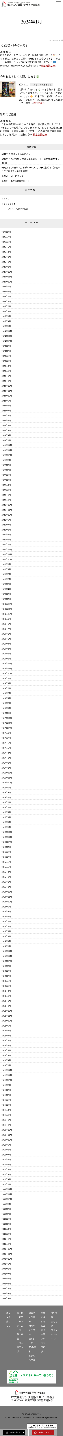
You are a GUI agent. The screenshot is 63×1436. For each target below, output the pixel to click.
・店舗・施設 (20, 1334)
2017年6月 (6, 743)
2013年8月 (6, 971)
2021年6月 (6, 530)
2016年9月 (6, 788)
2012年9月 (6, 1026)
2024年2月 (6, 376)
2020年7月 (6, 574)
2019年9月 (6, 619)
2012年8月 (6, 1031)
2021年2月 (6, 540)
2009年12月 (7, 1189)
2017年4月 (6, 753)
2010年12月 (7, 1130)
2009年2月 (6, 1239)
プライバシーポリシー (54, 1336)
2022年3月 (6, 490)
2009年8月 (6, 1209)
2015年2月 (6, 882)
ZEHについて (17, 176)
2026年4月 (6, 252)
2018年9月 (6, 678)
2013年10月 (7, 961)
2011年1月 (6, 1125)
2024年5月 (6, 361)
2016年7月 (6, 798)
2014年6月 (6, 921)
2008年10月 (7, 1259)
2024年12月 (7, 331)
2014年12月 (7, 892)
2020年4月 (6, 589)
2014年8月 (6, 912)
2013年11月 (7, 956)
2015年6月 (6, 862)
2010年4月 (6, 1169)
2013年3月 (6, 996)
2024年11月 (7, 336)
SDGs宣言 (32, 1349)
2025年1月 (6, 326)
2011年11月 (7, 1075)
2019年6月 (6, 634)
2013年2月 (6, 1001)
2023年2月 (6, 435)
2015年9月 (6, 847)
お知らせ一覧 (43, 1330)
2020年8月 (6, 569)
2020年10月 (7, 559)
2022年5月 (6, 480)
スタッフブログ (8, 204)
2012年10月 (7, 1021)
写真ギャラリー (32, 1317)
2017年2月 (6, 763)
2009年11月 (7, 1194)
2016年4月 (6, 812)
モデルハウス (32, 1358)
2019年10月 (7, 614)
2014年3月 (6, 936)
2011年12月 (7, 1070)
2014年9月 (6, 907)
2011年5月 (6, 1105)
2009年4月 (6, 1229)
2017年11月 (7, 723)
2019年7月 (6, 629)
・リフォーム (20, 1323)
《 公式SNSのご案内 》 (14, 45)
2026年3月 (6, 257)
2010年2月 (6, 1179)
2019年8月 (6, 624)
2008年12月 (7, 1249)
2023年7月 (6, 411)
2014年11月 (7, 897)
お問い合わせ (43, 1317)
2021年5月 (6, 535)
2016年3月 (6, 817)
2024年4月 (6, 366)
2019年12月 (7, 604)
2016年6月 (6, 802)
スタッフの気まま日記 (18, 209)
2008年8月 (6, 1269)
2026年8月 (6, 232)
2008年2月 (6, 1298)
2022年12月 (7, 445)
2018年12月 (7, 664)
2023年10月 (7, 396)
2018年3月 (6, 703)
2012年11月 (7, 1016)
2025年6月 (6, 301)
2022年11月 (7, 450)
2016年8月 (6, 792)
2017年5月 (6, 748)
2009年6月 (6, 1219)
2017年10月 (7, 728)
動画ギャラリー (32, 1330)
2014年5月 (6, 926)
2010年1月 (6, 1184)
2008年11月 (7, 1254)
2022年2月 (6, 495)
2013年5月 (6, 986)
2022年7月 (6, 470)
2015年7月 (6, 857)
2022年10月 (7, 455)
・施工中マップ (20, 1347)
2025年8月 (6, 292)
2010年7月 (6, 1155)
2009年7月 (6, 1214)
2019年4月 (6, 644)
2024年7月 (6, 351)
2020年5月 (6, 584)
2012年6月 (6, 1040)
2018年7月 (6, 688)
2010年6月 (6, 1160)
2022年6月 (6, 475)
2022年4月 (6, 485)
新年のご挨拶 (8, 114)
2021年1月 (6, 544)
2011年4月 (6, 1110)
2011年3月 (6, 1115)
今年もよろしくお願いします (18, 76)
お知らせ (5, 199)
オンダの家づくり (8, 1319)
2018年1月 (6, 713)
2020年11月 (7, 554)
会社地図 (54, 1323)
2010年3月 (6, 1174)
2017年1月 (6, 768)
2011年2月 (6, 1120)
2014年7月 (6, 917)
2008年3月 (6, 1294)
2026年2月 (6, 262)
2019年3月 (6, 649)
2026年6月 (6, 242)
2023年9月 (6, 401)
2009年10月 (7, 1199)
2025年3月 (6, 316)
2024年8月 (6, 346)
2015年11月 (7, 837)
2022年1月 (6, 500)
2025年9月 (6, 287)
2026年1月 (6, 267)
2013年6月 (6, 981)
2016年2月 (6, 822)
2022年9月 (6, 460)
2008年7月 (6, 1274)
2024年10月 (7, 341)
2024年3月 (6, 371)
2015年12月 (7, 832)
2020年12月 (7, 549)
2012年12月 (7, 1011)
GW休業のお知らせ (20, 181)
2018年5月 (6, 693)
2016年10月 (7, 783)
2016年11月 (7, 778)
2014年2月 (6, 941)
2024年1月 (6, 381)
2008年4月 (6, 1288)
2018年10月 (7, 673)
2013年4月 (6, 991)
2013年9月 (6, 966)
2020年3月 (6, 594)
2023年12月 (7, 386)
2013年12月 (7, 951)
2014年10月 (7, 902)
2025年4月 (6, 311)
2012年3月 (6, 1055)
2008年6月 (6, 1279)
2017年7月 (6, 738)
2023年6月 (6, 415)
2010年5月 (6, 1165)
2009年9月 (6, 1204)
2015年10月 (7, 842)
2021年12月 (7, 505)
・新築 (20, 1317)
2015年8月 (6, 852)
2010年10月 (7, 1140)
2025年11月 (7, 277)
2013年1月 (6, 1006)
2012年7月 (6, 1036)
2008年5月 (6, 1284)
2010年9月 (6, 1145)
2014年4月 (6, 931)
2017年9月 (6, 733)
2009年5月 (6, 1224)
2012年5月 (6, 1046)
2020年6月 (6, 579)
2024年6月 (6, 356)
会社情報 (54, 1315)
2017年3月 (6, 758)
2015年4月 (6, 872)
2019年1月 (6, 659)
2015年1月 (6, 887)
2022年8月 (6, 465)
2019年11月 (7, 609)
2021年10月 (7, 515)
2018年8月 (6, 683)
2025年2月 (6, 321)
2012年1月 (6, 1065)
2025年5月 (6, 306)
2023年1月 (6, 440)
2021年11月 (7, 510)
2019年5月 (6, 639)
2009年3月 (6, 1234)
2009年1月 (6, 1244)
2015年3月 (6, 877)
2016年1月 (6, 827)
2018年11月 (7, 669)
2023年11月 (7, 391)
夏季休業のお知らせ (20, 154)
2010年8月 (6, 1150)
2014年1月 (6, 946)
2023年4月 (6, 425)
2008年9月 (6, 1264)
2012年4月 (6, 1050)
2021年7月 (6, 525)
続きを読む (48, 65)
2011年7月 (6, 1095)
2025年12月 (7, 272)
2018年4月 (6, 698)
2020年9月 (6, 564)
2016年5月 (6, 807)
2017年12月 (7, 718)
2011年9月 (6, 1085)
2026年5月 (6, 247)
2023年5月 (6, 421)
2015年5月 (6, 867)
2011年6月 (6, 1100)
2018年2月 (6, 708)
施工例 (20, 1313)
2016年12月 (7, 773)
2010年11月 (7, 1135)
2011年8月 (6, 1090)
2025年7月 (6, 296)
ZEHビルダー (32, 1341)
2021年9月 (6, 520)
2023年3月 (6, 430)
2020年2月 (6, 599)
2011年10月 (7, 1080)
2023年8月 (6, 406)
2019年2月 (6, 654)
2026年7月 (6, 237)
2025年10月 (7, 282)
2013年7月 (6, 976)
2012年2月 (6, 1060)
